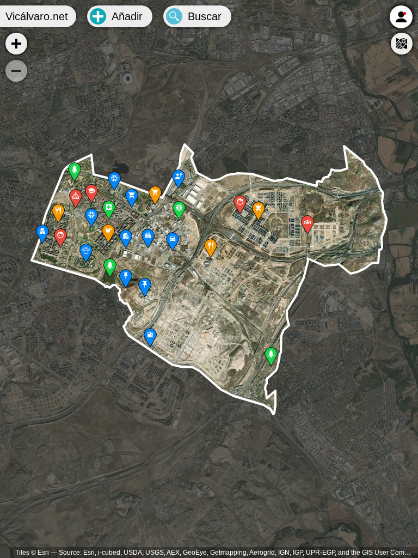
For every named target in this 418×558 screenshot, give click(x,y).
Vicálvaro (36, 16)
